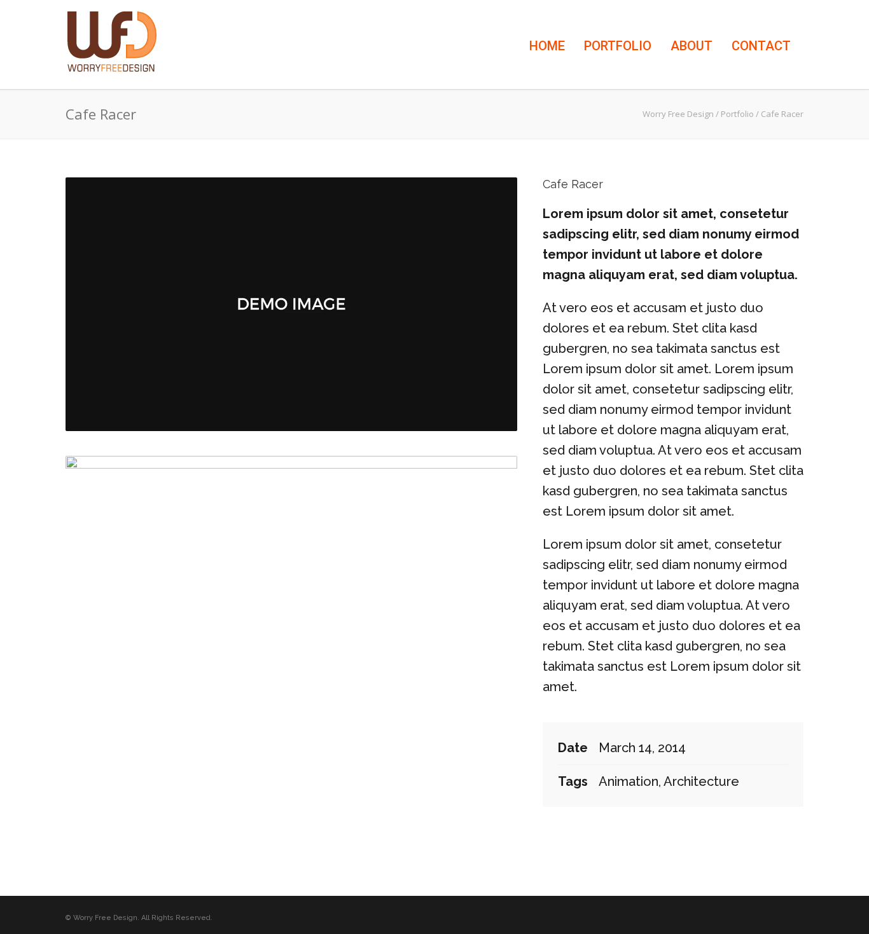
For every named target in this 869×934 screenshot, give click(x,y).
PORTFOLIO (617, 45)
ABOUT (692, 45)
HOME (547, 45)
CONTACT (761, 45)
